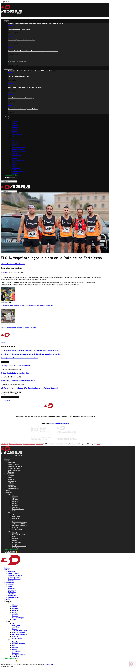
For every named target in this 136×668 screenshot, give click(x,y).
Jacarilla (14, 153)
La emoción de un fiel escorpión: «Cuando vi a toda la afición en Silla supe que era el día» (27, 306)
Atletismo (4, 264)
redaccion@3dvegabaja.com (59, 423)
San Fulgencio (16, 168)
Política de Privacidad (15, 444)
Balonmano (12, 487)
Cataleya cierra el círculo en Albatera (16, 366)
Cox (13, 140)
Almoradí (14, 125)
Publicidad (39, 444)
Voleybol (11, 485)
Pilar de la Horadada (18, 160)
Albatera (14, 121)
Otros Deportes (20, 264)
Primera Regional (14, 468)
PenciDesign (50, 664)
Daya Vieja (15, 144)
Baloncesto (12, 481)
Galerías (6, 116)
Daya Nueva (15, 142)
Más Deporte (11, 264)
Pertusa (4, 272)
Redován (14, 164)
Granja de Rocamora (18, 149)
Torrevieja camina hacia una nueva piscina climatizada (19, 358)
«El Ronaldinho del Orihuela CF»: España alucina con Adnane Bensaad (29, 388)
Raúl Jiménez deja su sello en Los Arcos (19, 29)
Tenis (10, 477)
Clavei (98, 444)
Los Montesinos (16, 155)
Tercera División (13, 464)
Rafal (13, 162)
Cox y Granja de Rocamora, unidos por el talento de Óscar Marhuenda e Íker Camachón (30, 354)
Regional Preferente (15, 466)
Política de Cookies (29, 444)
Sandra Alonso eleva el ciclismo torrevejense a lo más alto (25, 87)
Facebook (7, 400)
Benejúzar (15, 127)
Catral (13, 136)
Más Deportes (8, 69)
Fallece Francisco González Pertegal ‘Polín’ (18, 381)
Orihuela (14, 158)
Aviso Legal (4, 444)
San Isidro (15, 170)
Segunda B (11, 25)
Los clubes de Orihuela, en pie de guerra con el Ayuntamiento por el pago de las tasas (30, 350)
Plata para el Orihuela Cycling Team (18, 76)
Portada (6, 20)
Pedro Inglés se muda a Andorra (17, 62)
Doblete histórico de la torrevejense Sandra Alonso (23, 109)
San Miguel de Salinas (18, 171)
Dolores (14, 146)
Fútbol (6, 22)
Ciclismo (10, 72)
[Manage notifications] (131, 663)
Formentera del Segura (18, 147)
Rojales (14, 166)
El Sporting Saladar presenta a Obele (15, 373)
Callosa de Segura (17, 134)
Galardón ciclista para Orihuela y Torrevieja (21, 98)
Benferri (14, 129)
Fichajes (11, 472)
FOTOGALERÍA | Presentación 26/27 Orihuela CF (21, 40)
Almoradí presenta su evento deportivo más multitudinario (18, 327)
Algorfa (14, 123)
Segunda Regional (14, 470)
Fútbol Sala (12, 483)
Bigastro (14, 133)
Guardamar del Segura (18, 151)
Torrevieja (15, 173)
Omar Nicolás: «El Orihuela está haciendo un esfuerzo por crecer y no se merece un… (33, 51)
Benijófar (14, 131)
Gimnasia (11, 479)
